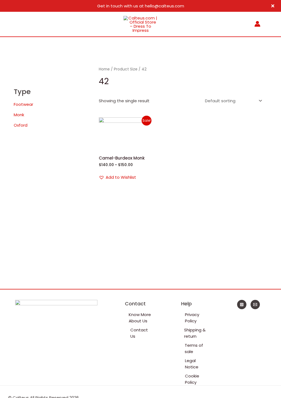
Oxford (20, 125)
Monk (19, 115)
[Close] (272, 6)
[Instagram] (241, 304)
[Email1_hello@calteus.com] (255, 304)
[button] (117, 177)
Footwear (23, 104)
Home (104, 69)
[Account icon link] (257, 24)
